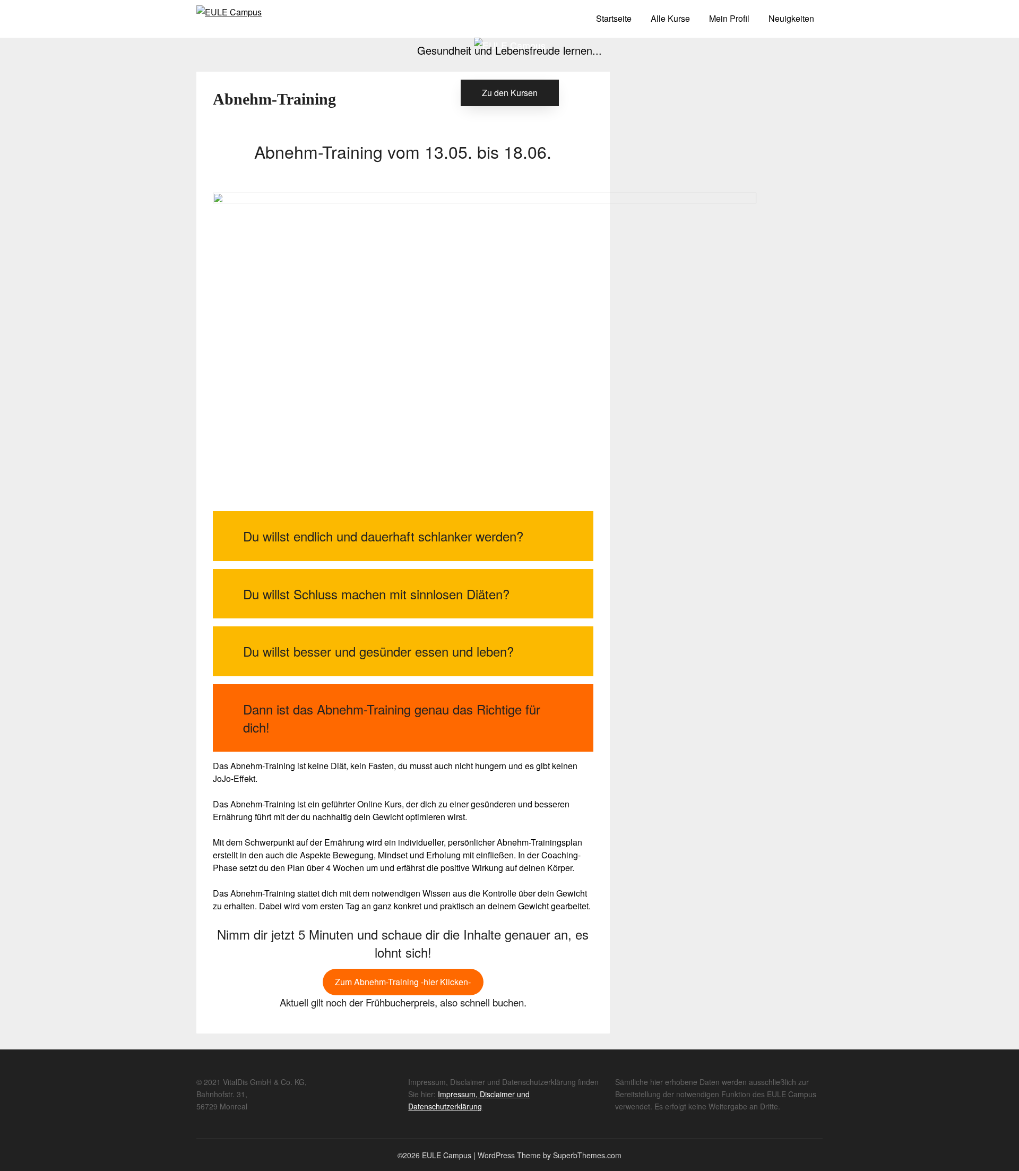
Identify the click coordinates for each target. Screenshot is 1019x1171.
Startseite (614, 18)
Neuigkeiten (791, 18)
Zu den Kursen (510, 93)
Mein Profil (729, 18)
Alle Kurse (670, 18)
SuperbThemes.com (587, 1155)
